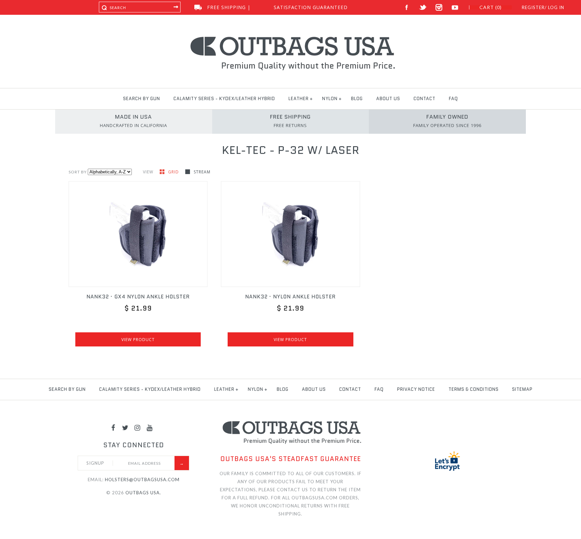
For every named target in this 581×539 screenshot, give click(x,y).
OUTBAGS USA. (143, 492)
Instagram (439, 7)
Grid (174, 172)
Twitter (423, 7)
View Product (138, 339)
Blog (357, 98)
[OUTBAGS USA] (290, 37)
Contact (424, 98)
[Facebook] (113, 427)
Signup (95, 463)
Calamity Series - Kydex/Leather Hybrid (224, 98)
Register (533, 7)
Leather (298, 98)
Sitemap (522, 389)
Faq (453, 98)
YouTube (455, 7)
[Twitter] (125, 427)
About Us (388, 98)
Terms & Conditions (474, 389)
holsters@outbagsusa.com (142, 479)
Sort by (78, 171)
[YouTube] (149, 427)
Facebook (406, 7)
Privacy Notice (416, 389)
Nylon (330, 98)
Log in (556, 7)
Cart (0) (490, 7)
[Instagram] (137, 427)
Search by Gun (141, 98)
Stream (202, 172)
